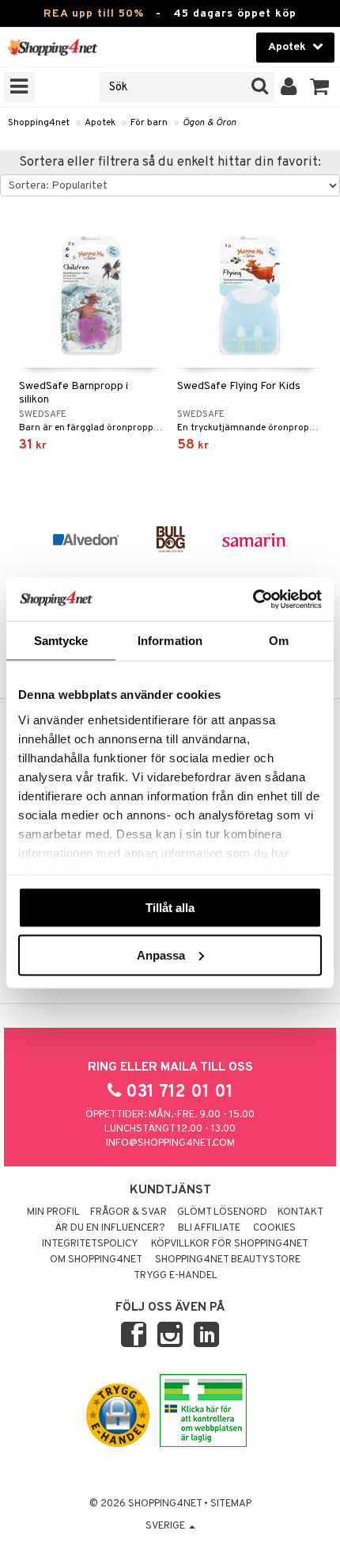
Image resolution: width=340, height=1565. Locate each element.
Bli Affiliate (209, 1228)
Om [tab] (279, 640)
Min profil (53, 1212)
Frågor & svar (128, 1212)
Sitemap (230, 1504)
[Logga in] (289, 87)
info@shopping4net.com (170, 1143)
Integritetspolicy (90, 1244)
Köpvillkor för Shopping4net (229, 1244)
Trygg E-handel (175, 1275)
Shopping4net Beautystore (227, 1260)
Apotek (100, 122)
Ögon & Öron (209, 122)
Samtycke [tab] (61, 640)
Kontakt (300, 1212)
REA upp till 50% (93, 14)
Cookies (274, 1228)
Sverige (166, 1526)
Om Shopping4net (96, 1260)
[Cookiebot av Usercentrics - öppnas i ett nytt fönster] (252, 599)
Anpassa (161, 954)
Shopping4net (39, 122)
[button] (320, 87)
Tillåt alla (170, 907)
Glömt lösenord (222, 1212)
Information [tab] (170, 640)
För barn (149, 122)
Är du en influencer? (110, 1228)
